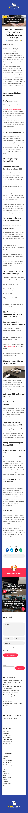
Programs (6, 773)
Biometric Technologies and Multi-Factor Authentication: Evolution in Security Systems (13, 699)
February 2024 (7, 735)
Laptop (5, 769)
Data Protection (8, 763)
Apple (5, 758)
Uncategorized (7, 788)
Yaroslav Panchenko (14, 573)
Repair (5, 779)
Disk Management (10, 346)
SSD (5, 17)
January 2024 (7, 737)
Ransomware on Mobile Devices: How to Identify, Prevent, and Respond (12, 682)
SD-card (5, 781)
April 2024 (6, 733)
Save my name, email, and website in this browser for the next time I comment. (13, 648)
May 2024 (6, 731)
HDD (4, 767)
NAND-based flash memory (13, 109)
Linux (4, 771)
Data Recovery (7, 765)
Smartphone (7, 783)
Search (5, 665)
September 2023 (8, 741)
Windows (5, 790)
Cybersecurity (7, 760)
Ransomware (7, 777)
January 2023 (7, 743)
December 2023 (8, 739)
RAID (4, 775)
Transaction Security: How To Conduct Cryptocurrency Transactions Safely (11, 693)
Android (5, 756)
